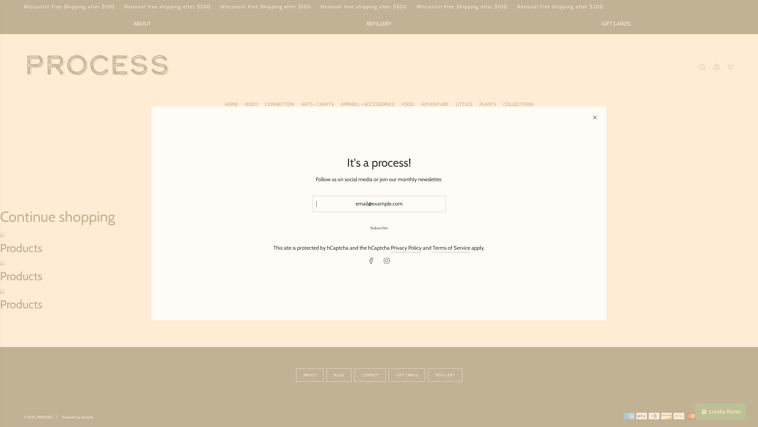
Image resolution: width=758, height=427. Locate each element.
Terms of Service (451, 248)
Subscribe (379, 228)
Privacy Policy (406, 248)
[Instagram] (387, 261)
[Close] (595, 117)
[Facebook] (371, 261)
